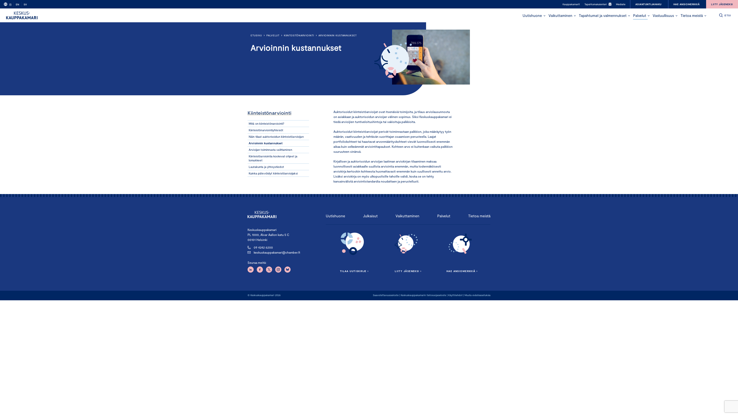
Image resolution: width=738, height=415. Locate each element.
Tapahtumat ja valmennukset (603, 15)
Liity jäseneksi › (408, 271)
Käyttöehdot (455, 295)
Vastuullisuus (663, 15)
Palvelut (639, 15)
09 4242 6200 (263, 247)
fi (10, 4)
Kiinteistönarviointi (299, 35)
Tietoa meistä (692, 15)
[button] (544, 15)
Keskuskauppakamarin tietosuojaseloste (423, 295)
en (17, 4)
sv (25, 4)
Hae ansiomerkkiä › (462, 271)
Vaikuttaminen (560, 15)
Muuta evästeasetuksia (477, 295)
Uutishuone (532, 15)
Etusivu (256, 35)
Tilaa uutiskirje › (354, 271)
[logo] (21, 15)
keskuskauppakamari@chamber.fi (277, 252)
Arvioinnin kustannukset (337, 35)
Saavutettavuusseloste (386, 295)
